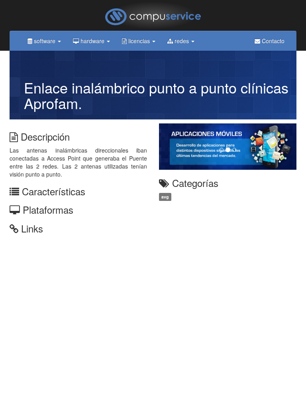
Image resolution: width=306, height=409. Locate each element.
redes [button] (181, 41)
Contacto (272, 41)
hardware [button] (92, 41)
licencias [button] (139, 41)
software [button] (44, 41)
